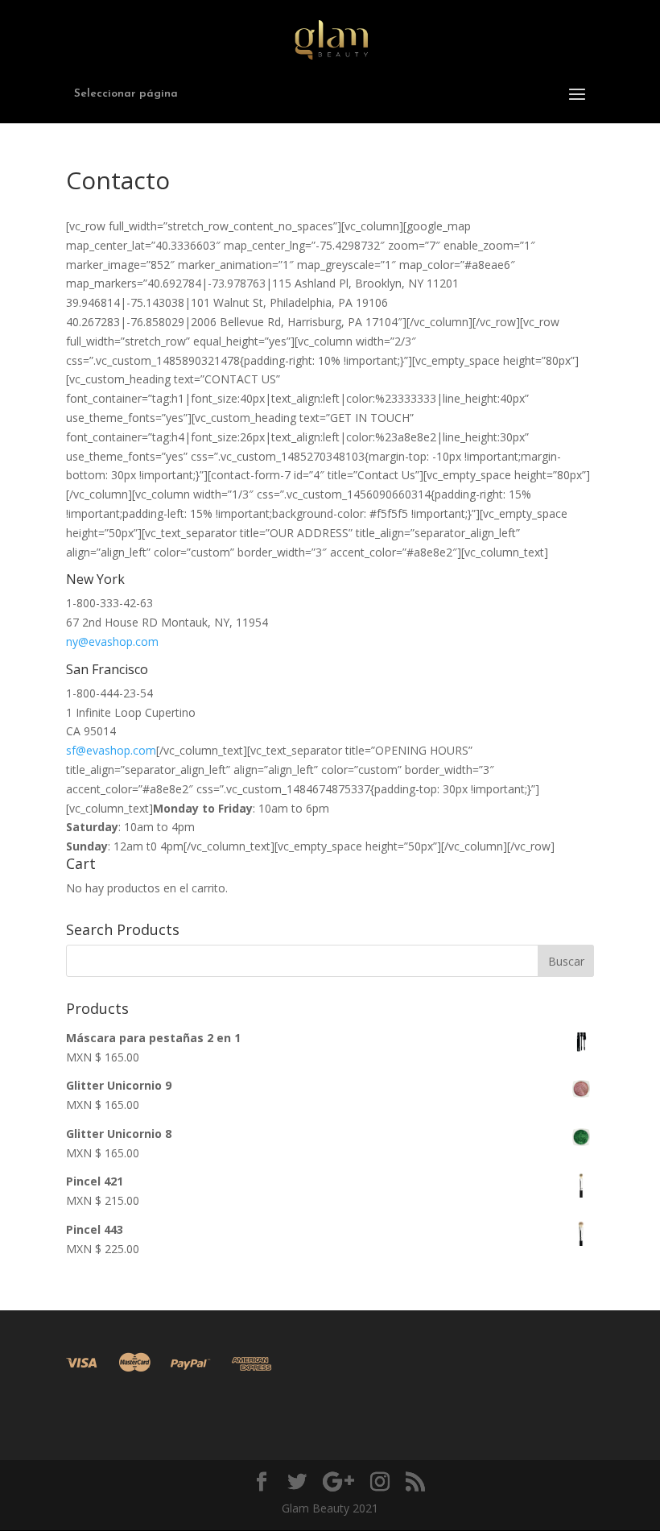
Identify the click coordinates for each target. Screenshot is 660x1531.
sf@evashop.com (111, 750)
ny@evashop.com (112, 641)
